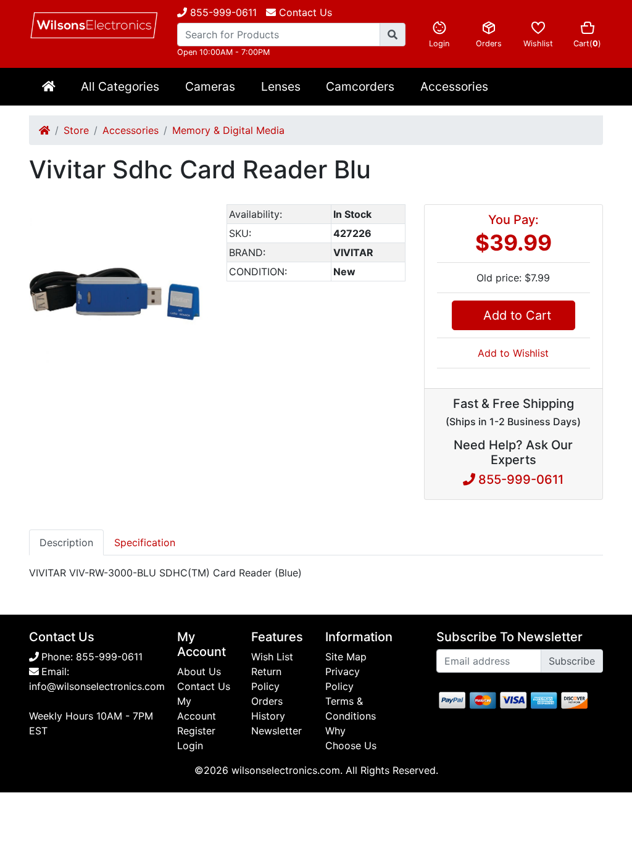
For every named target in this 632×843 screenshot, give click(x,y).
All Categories (120, 86)
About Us (199, 671)
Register (196, 731)
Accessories (454, 86)
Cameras (210, 86)
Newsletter (276, 731)
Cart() (587, 43)
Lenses (281, 86)
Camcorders (360, 86)
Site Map (346, 656)
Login (439, 43)
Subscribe (572, 661)
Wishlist (538, 43)
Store (76, 130)
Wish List (272, 656)
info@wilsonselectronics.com (97, 686)
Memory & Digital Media (228, 130)
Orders (489, 43)
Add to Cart (513, 315)
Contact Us (203, 686)
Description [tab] (66, 542)
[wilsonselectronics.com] (94, 25)
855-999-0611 (222, 12)
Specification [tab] (144, 542)
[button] (197, 215)
